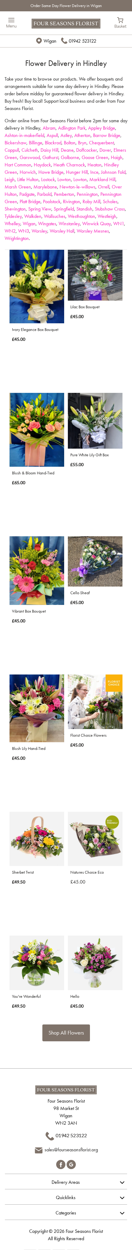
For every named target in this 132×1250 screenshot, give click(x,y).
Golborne (70, 157)
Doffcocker (86, 150)
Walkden (32, 216)
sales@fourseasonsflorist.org (71, 1150)
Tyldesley (13, 216)
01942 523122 (82, 41)
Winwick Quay (96, 223)
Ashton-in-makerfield (24, 135)
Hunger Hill (77, 172)
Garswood (30, 157)
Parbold (44, 194)
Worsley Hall (62, 231)
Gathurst (50, 157)
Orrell (103, 187)
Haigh (116, 157)
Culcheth (29, 150)
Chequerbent (101, 143)
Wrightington (17, 238)
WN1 (118, 223)
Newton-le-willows (77, 187)
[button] (66, 1181)
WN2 (10, 231)
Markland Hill (102, 179)
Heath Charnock (69, 165)
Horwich (28, 172)
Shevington (15, 209)
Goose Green (95, 157)
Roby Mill (91, 201)
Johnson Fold (113, 172)
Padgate (27, 194)
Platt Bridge (30, 201)
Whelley (12, 223)
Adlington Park (72, 128)
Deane (67, 150)
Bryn (82, 143)
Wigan (29, 223)
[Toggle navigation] (11, 22)
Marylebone (45, 187)
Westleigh (107, 216)
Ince (94, 172)
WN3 (23, 231)
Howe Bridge (51, 172)
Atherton (82, 135)
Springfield (64, 209)
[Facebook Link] (61, 1164)
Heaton (94, 165)
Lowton (64, 179)
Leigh (10, 179)
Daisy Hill (49, 150)
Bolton (70, 143)
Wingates (47, 223)
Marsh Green (18, 187)
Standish (84, 209)
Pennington (87, 194)
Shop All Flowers (66, 1032)
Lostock (48, 179)
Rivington (71, 201)
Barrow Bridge (106, 135)
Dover (105, 150)
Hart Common (18, 165)
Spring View (39, 209)
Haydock (42, 165)
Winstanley (69, 223)
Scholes (110, 201)
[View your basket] (120, 22)
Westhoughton (81, 216)
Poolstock (51, 201)
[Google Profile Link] (71, 1164)
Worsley (39, 231)
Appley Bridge (101, 128)
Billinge (35, 143)
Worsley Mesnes (93, 231)
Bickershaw (15, 143)
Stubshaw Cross (110, 209)
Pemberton (64, 194)
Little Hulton (28, 179)
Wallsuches (54, 216)
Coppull (12, 150)
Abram (49, 128)
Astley (66, 135)
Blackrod (53, 143)
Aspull (52, 135)
